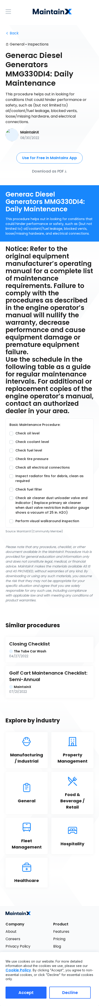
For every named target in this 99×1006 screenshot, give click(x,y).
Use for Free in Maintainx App (49, 158)
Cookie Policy (18, 970)
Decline (70, 992)
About (11, 931)
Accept (26, 992)
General (17, 44)
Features (61, 931)
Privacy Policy (18, 946)
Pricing (59, 939)
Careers (13, 939)
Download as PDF (48, 171)
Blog (57, 946)
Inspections (38, 44)
